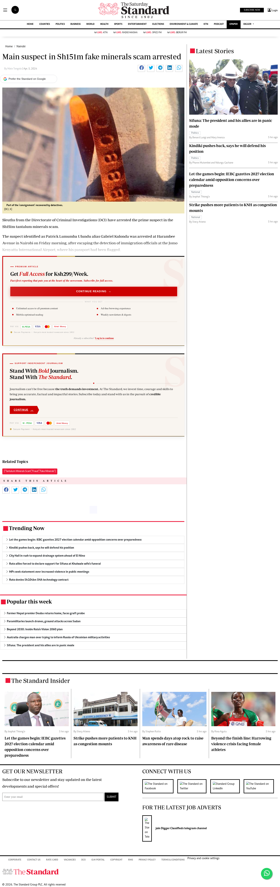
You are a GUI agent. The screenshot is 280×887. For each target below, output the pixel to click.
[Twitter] (193, 786)
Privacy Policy (147, 860)
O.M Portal (98, 860)
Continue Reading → (93, 291)
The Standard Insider (40, 680)
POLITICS (60, 24)
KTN (206, 24)
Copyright (116, 860)
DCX (83, 860)
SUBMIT (111, 796)
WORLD (90, 24)
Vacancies (70, 860)
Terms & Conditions (173, 860)
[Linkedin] (227, 786)
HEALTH (104, 24)
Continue (24, 409)
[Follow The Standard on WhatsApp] (266, 873)
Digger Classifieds (172, 828)
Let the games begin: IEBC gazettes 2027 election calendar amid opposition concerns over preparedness (231, 180)
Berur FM (178, 32)
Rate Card (52, 860)
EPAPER (234, 24)
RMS (130, 860)
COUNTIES (44, 24)
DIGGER (247, 24)
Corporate (14, 860)
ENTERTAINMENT (137, 24)
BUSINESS (75, 24)
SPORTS (118, 24)
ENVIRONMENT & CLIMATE (184, 24)
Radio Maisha (127, 32)
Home (9, 46)
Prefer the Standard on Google (27, 78)
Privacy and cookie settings (203, 858)
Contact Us (33, 860)
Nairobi (21, 46)
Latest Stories (215, 50)
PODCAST (219, 24)
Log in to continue (104, 338)
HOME (30, 24)
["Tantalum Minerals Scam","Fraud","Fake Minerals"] (30, 471)
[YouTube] (261, 786)
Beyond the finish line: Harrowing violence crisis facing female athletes (241, 744)
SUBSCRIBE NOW (252, 10)
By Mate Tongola (13, 69)
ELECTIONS (158, 24)
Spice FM (154, 32)
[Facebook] (159, 786)
